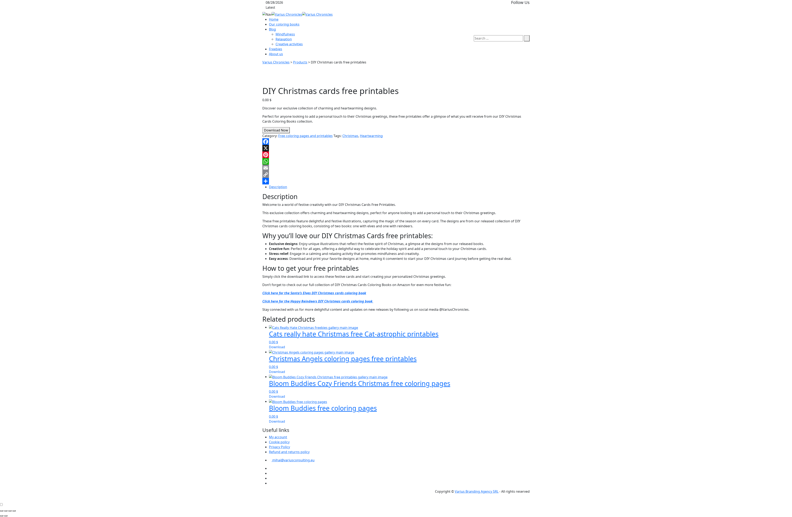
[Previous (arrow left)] (1, 515)
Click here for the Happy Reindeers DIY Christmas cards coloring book (317, 301)
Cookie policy (279, 442)
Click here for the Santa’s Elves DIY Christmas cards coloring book (314, 293)
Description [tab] (278, 187)
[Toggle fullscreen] (5, 510)
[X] (396, 148)
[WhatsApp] (396, 161)
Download (277, 347)
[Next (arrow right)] (5, 515)
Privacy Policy (279, 447)
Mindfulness (285, 34)
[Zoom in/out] (1, 510)
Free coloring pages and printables (305, 136)
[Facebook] (396, 141)
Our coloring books (284, 24)
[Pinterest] (396, 154)
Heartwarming (371, 136)
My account (278, 437)
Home (273, 19)
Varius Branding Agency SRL (477, 491)
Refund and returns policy (289, 452)
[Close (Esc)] (14, 510)
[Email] (396, 168)
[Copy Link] (396, 174)
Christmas (350, 136)
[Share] (396, 181)
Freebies (275, 49)
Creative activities (289, 44)
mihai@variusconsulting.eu (293, 460)
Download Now (276, 130)
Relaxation (284, 39)
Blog (272, 29)
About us (276, 54)
